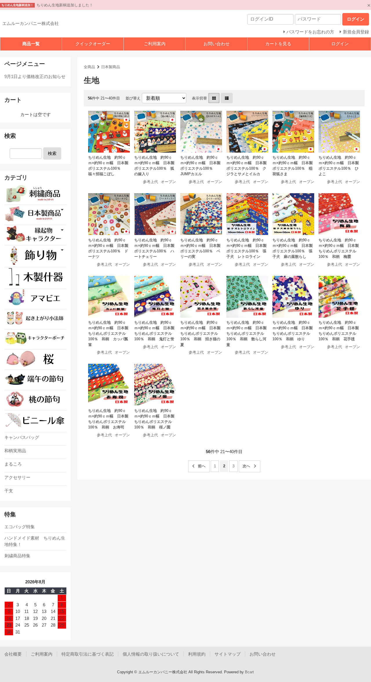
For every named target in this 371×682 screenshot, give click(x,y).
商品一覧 (31, 43)
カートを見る (278, 43)
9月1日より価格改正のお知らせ (35, 76)
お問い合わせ (216, 43)
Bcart (249, 672)
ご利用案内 (155, 43)
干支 (8, 490)
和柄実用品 (15, 450)
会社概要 (13, 654)
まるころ (13, 464)
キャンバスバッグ (21, 437)
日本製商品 (110, 67)
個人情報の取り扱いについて (151, 654)
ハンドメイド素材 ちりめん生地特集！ (34, 541)
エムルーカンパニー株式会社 (30, 23)
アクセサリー (17, 477)
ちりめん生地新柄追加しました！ (65, 5)
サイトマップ (227, 654)
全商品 (89, 67)
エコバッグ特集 (19, 526)
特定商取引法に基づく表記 (87, 654)
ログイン (340, 43)
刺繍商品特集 (17, 555)
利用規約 (196, 654)
